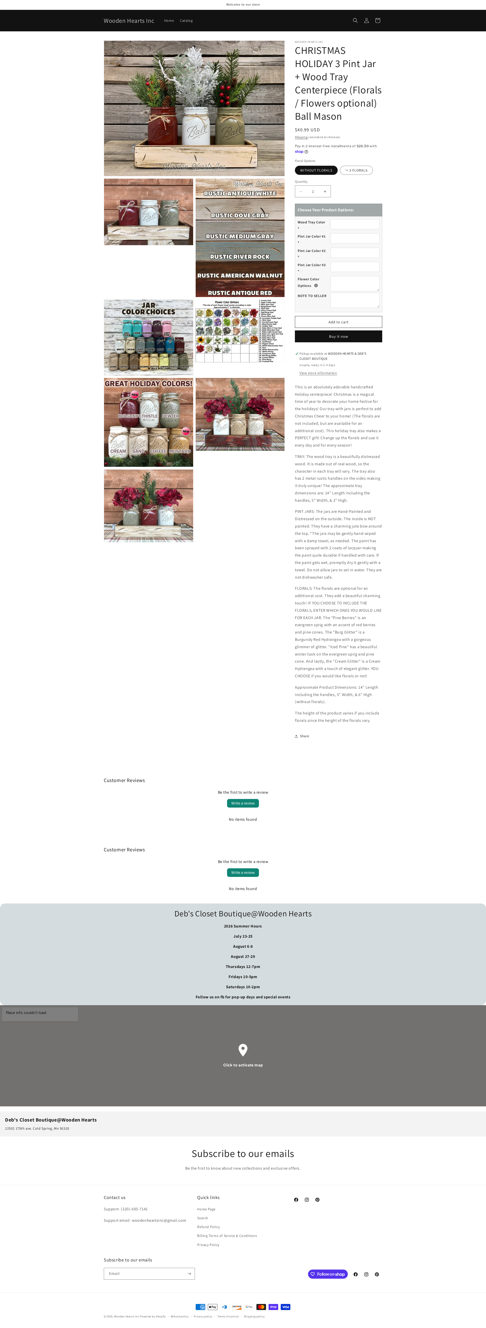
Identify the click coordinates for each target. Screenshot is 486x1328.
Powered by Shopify (153, 1316)
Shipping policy (254, 1316)
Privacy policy (203, 1316)
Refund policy (180, 1316)
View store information (318, 373)
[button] (355, 20)
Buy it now (338, 336)
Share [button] (304, 736)
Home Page (206, 1209)
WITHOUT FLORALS (316, 170)
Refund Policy (208, 1227)
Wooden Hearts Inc (126, 1316)
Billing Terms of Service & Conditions (227, 1235)
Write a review (243, 803)
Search (202, 1218)
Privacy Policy (208, 1244)
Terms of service (228, 1316)
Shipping (301, 137)
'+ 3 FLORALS (356, 170)
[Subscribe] (189, 1274)
